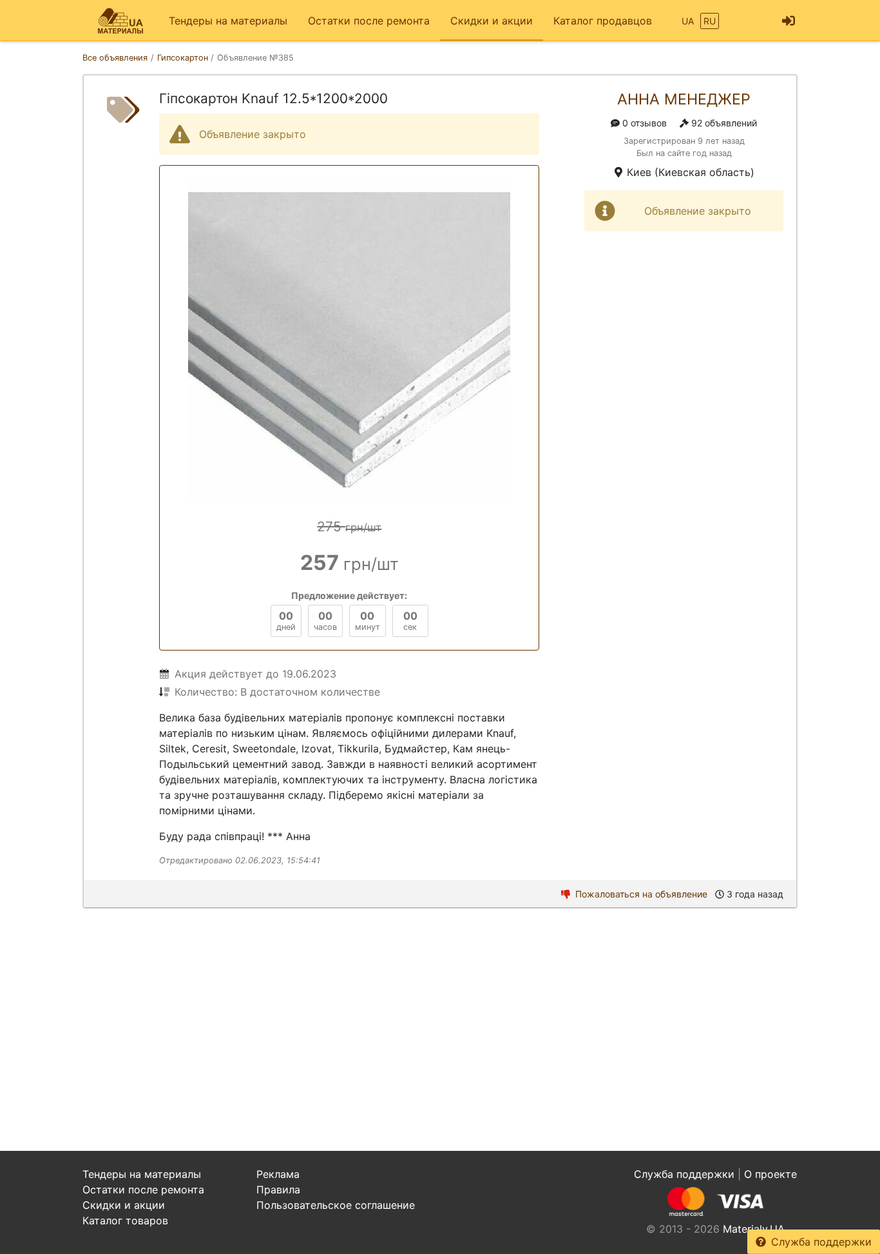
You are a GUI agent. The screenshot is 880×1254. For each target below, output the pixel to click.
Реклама (278, 1174)
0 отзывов (644, 122)
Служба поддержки (821, 1241)
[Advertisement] (440, 1029)
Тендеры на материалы (228, 20)
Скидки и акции (491, 20)
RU (709, 20)
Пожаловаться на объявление (641, 893)
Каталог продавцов (602, 20)
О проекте (770, 1174)
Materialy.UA (754, 1228)
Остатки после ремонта (369, 20)
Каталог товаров (125, 1220)
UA (688, 20)
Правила (278, 1189)
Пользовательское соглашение (335, 1205)
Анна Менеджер (684, 99)
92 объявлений (724, 122)
